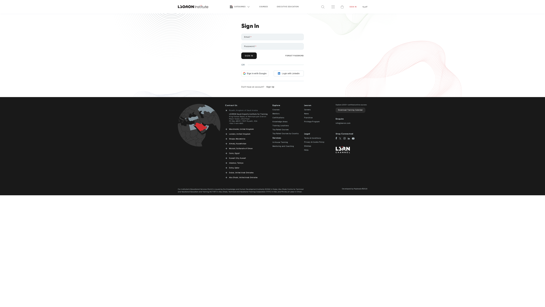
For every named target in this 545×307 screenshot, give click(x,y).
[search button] (323, 7)
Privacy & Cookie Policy (314, 142)
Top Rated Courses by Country (285, 134)
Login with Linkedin (291, 73)
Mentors (275, 114)
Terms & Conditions (312, 138)
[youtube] (353, 139)
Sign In (353, 7)
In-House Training (280, 142)
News (306, 114)
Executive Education (288, 7)
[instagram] (345, 138)
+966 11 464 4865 (236, 123)
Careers (307, 110)
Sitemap (307, 146)
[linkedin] (350, 139)
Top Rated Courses (280, 130)
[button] (288, 105)
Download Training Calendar (350, 110)
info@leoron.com (343, 123)
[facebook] (337, 138)
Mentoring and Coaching (283, 146)
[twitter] (341, 138)
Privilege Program (312, 122)
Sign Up (270, 87)
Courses (263, 7)
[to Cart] (342, 7)
